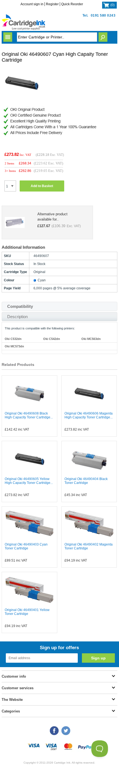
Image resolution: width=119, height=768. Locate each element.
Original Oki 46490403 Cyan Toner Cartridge (26, 546)
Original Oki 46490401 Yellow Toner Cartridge (27, 612)
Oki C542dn (51, 338)
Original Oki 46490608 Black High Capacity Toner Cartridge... (29, 415)
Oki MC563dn (91, 338)
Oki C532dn (13, 338)
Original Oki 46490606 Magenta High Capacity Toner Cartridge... (88, 415)
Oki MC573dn (14, 346)
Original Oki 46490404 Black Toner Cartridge (86, 481)
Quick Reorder (72, 4)
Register (52, 4)
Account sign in (31, 4)
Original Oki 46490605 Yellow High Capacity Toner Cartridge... (29, 481)
